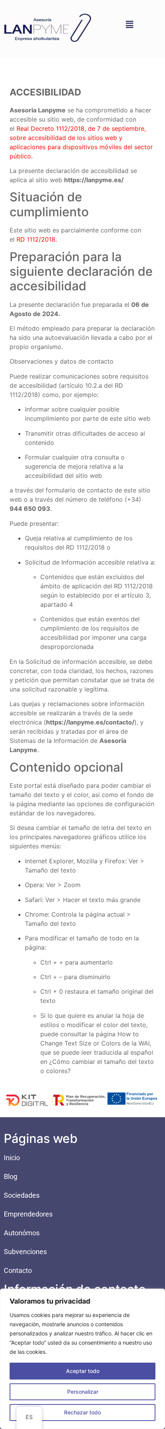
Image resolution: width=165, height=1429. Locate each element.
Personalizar (82, 1391)
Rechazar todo (82, 1412)
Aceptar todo (82, 1371)
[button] (129, 24)
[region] (82, 1359)
